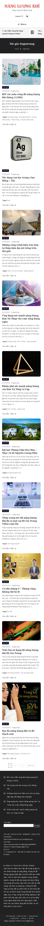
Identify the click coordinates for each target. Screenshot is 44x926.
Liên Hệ (23, 918)
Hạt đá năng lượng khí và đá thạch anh (18, 732)
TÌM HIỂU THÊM (8, 124)
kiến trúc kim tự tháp (15, 271)
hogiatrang (15, 91)
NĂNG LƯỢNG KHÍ (22, 6)
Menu (23, 24)
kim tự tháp (21, 341)
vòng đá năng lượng (26, 119)
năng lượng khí (28, 271)
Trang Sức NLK (33, 916)
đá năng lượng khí (25, 117)
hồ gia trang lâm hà (14, 473)
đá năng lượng (12, 117)
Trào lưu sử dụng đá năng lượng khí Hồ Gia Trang (20, 651)
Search (18, 16)
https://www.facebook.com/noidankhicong (18, 839)
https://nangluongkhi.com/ (20, 847)
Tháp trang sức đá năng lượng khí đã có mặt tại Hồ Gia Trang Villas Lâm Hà (19, 520)
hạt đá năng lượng (27, 673)
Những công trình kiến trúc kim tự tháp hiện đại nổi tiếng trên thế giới (20, 247)
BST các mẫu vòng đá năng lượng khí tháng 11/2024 (21, 96)
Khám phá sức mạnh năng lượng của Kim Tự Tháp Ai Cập (20, 387)
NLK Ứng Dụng (10, 916)
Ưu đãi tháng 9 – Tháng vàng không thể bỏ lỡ (19, 590)
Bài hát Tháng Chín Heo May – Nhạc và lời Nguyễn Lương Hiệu (19, 451)
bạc (9, 200)
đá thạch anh (25, 753)
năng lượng (21, 409)
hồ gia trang (15, 119)
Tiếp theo (30, 765)
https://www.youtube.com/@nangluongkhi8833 (20, 844)
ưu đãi (10, 611)
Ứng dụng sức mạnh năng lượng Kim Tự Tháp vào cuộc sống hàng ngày (21, 318)
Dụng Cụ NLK (15, 918)
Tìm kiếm (7, 822)
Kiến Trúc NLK (22, 916)
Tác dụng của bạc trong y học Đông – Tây (18, 179)
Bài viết (5, 87)
